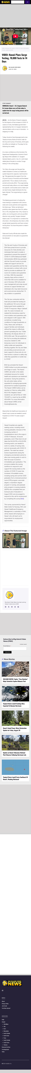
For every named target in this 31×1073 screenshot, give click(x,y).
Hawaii (3, 1022)
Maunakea (6, 1031)
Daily (3, 1019)
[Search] (27, 2)
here (22, 499)
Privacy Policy (5, 1003)
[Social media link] (5, 607)
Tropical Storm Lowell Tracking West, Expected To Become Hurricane (14, 705)
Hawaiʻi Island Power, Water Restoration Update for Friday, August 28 (15, 729)
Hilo (4, 1026)
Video (3, 1051)
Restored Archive (6, 1047)
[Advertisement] (15, 15)
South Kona (6, 1042)
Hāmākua (6, 1024)
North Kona (6, 1035)
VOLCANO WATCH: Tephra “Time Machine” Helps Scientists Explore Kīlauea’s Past (15, 680)
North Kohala (7, 1033)
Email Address (7, 646)
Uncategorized (5, 1049)
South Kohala (7, 1040)
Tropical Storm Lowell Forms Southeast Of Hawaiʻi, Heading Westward (15, 778)
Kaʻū (5, 1028)
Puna (5, 1038)
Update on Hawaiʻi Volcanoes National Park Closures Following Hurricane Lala (14, 754)
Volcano (5, 1045)
